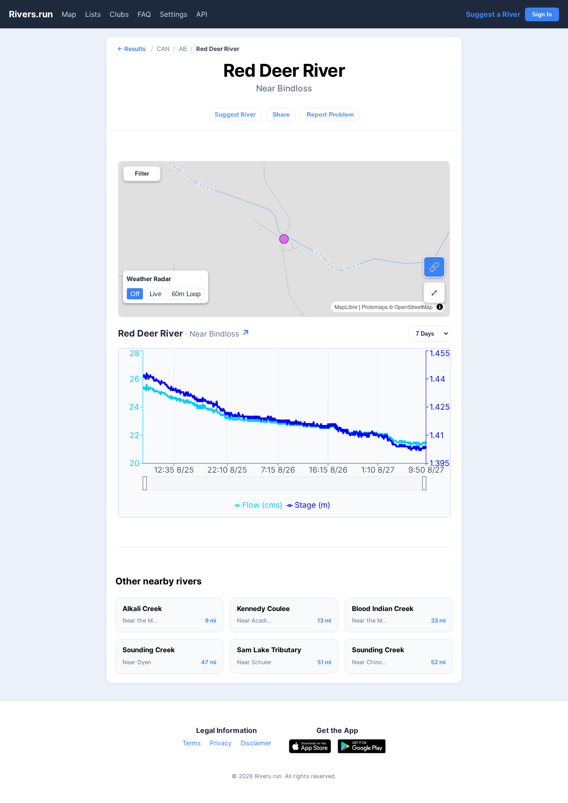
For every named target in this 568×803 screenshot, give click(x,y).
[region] (284, 239)
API (201, 14)
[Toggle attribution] (439, 307)
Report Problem (330, 114)
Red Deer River (184, 333)
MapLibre (346, 306)
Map (69, 14)
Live (156, 294)
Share (281, 114)
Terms (191, 743)
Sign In (542, 14)
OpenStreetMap (413, 306)
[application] (284, 433)
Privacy (221, 743)
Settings (173, 14)
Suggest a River (493, 14)
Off (134, 294)
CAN (163, 48)
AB (183, 48)
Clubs (119, 14)
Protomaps (375, 306)
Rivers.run (31, 14)
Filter (142, 173)
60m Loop (186, 294)
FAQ (144, 14)
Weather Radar (148, 278)
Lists (93, 14)
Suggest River (235, 114)
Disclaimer (256, 743)
